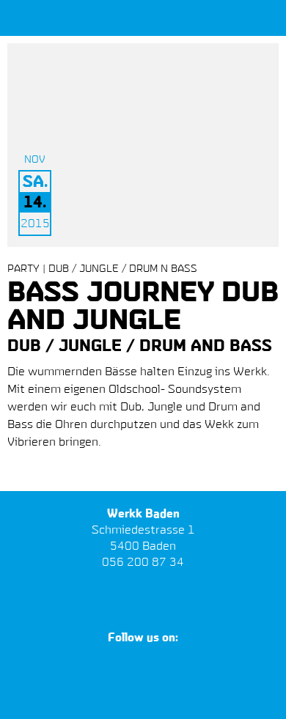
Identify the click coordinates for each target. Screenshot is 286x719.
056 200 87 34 (143, 563)
